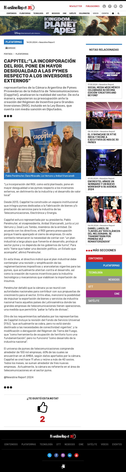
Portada (8, 54)
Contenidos (95, 258)
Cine (117, 293)
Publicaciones (92, 6)
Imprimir (11, 48)
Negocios (114, 279)
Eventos (105, 13)
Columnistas (84, 13)
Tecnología (95, 272)
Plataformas (22, 54)
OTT (90, 286)
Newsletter (75, 6)
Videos (96, 13)
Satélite (93, 300)
